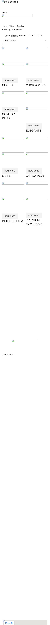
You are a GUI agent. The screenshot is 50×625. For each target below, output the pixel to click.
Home (5, 26)
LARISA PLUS (35, 175)
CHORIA (7, 85)
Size (12, 26)
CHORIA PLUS (36, 85)
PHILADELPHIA (12, 221)
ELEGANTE (33, 130)
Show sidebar (11, 36)
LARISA (7, 175)
